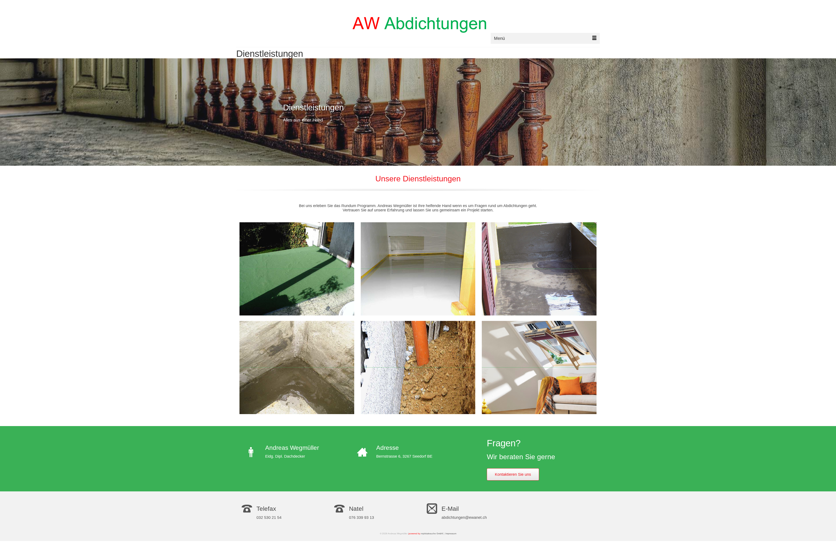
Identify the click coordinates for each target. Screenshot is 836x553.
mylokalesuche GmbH (432, 533)
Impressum (450, 533)
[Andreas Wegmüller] (421, 23)
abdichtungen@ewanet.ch (464, 517)
